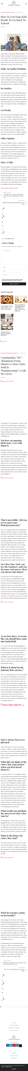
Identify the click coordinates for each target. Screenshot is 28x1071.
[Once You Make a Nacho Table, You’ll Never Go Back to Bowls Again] (7, 299)
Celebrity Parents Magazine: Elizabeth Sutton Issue (6, 333)
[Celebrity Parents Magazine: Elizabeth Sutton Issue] (7, 322)
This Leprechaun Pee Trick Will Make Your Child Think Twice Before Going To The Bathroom (20, 308)
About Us (14, 1022)
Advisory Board (14, 1030)
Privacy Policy (14, 1058)
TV (17, 353)
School (13, 12)
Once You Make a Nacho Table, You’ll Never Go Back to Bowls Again (6, 307)
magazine (6, 188)
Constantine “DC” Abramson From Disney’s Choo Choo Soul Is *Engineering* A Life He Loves (13, 365)
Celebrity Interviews (6, 353)
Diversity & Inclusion (14, 1025)
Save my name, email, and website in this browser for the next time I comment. (12, 280)
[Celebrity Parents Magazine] (14, 3)
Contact (14, 1053)
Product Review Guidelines (14, 1027)
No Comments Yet (9, 238)
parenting (11, 188)
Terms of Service (14, 1055)
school (16, 188)
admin (3, 26)
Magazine (3, 12)
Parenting (8, 12)
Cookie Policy (8, 1066)
